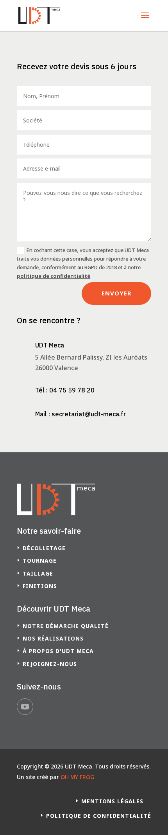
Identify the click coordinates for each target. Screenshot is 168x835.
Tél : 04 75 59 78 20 (65, 390)
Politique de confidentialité (98, 815)
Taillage (38, 573)
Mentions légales (112, 801)
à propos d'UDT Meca (58, 651)
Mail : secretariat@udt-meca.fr (80, 414)
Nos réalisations (53, 638)
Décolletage (44, 548)
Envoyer (116, 293)
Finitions (40, 586)
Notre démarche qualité (66, 626)
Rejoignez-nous (50, 664)
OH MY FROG (78, 777)
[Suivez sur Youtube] (25, 706)
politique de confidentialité (53, 275)
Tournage (40, 560)
